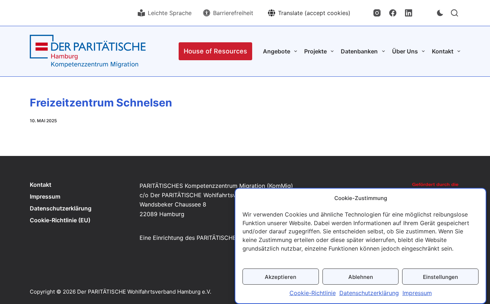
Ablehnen (360, 276)
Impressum (417, 293)
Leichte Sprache (170, 12)
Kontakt (40, 184)
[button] (309, 13)
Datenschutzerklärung (369, 293)
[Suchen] (454, 13)
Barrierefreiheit (233, 12)
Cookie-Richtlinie (312, 293)
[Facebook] (393, 13)
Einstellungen (440, 276)
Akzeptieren (280, 276)
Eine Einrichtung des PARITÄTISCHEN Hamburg (204, 237)
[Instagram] (377, 13)
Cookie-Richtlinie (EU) (60, 220)
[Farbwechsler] (440, 13)
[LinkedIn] (408, 13)
